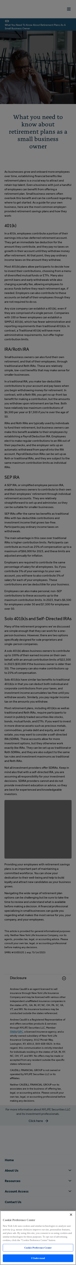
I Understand (38, 1258)
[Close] (71, 1215)
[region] (38, 1238)
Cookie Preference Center (38, 1247)
